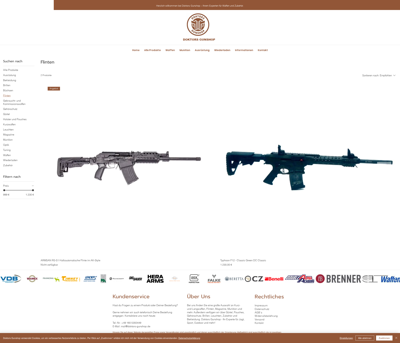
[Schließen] (396, 338)
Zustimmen (384, 338)
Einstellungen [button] (346, 338)
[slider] (4, 190)
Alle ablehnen (365, 338)
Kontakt (259, 322)
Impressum (261, 305)
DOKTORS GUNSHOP (199, 39)
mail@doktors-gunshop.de (135, 326)
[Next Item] (394, 279)
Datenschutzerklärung (189, 338)
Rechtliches (269, 297)
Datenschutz (262, 309)
